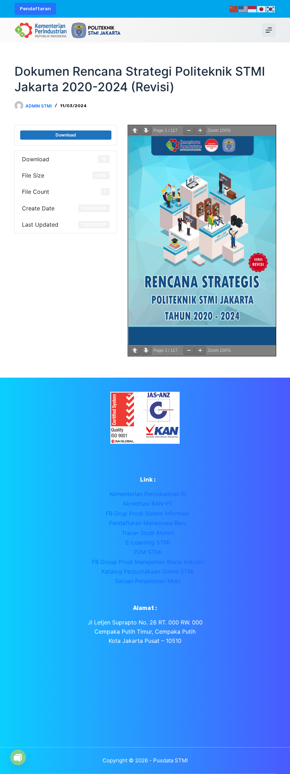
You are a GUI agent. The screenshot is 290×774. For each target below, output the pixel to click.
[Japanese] (261, 8)
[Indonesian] (252, 8)
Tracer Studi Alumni (148, 532)
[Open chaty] (18, 757)
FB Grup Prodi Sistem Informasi (148, 513)
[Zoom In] (200, 131)
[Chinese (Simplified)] (234, 8)
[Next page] (146, 131)
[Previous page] (134, 131)
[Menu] (269, 30)
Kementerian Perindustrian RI (148, 493)
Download (66, 135)
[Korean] (271, 8)
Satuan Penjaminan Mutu (148, 580)
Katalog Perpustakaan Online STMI (148, 571)
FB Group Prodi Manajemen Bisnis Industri (148, 561)
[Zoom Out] (189, 131)
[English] (243, 8)
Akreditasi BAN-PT (148, 503)
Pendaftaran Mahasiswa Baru (147, 522)
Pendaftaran (35, 8)
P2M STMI (147, 551)
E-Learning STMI (148, 542)
